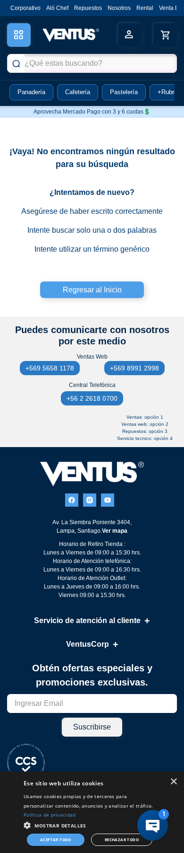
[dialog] (92, 812)
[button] (90, 824)
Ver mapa (114, 531)
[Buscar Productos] (16, 63)
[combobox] (92, 63)
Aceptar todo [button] (55, 839)
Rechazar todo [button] (122, 839)
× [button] (173, 781)
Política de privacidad (50, 814)
